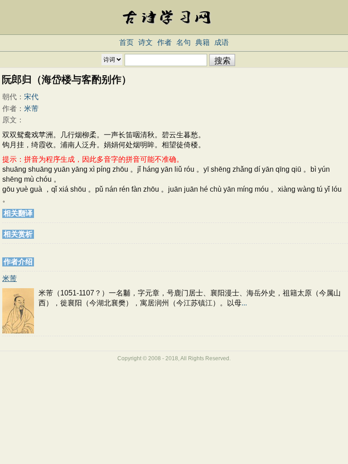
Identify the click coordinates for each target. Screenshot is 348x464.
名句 (183, 42)
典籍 (202, 42)
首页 (126, 42)
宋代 (31, 97)
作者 (164, 42)
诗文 (145, 42)
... (244, 303)
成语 (221, 42)
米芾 (31, 108)
